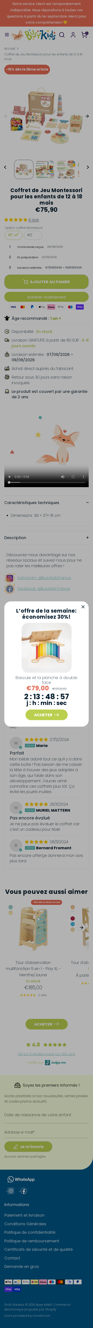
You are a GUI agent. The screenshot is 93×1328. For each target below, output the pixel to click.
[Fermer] (83, 607)
